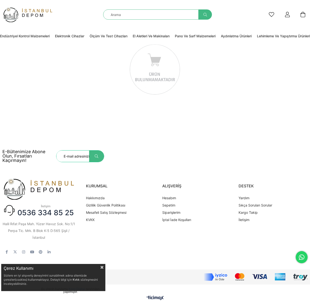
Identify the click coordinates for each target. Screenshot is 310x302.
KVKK (90, 220)
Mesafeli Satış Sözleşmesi (106, 212)
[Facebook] (6, 252)
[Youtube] (32, 252)
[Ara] (205, 14)
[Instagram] (23, 252)
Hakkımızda (95, 198)
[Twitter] (15, 252)
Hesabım (169, 198)
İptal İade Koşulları (176, 220)
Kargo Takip (248, 212)
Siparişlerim (171, 212)
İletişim (244, 220)
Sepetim (168, 205)
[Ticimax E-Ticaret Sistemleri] (155, 298)
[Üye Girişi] (287, 14)
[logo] (38, 189)
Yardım (244, 198)
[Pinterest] (40, 252)
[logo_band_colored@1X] (256, 277)
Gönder (96, 156)
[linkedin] (49, 252)
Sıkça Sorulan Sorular (255, 205)
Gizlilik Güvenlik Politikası (105, 205)
